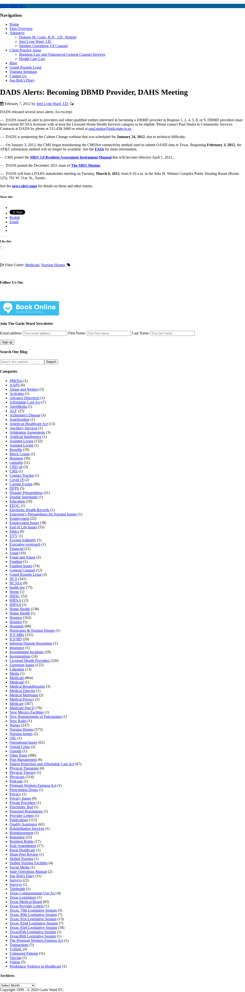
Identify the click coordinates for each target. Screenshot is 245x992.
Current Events (21, 484)
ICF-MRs (17, 635)
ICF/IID (16, 639)
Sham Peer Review (24, 854)
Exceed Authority (23, 540)
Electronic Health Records (29, 510)
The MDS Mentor (85, 165)
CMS (14, 471)
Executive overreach (25, 544)
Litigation (17, 669)
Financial (16, 549)
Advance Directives (24, 398)
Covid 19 (17, 480)
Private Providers (22, 803)
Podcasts (16, 781)
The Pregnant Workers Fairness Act (36, 940)
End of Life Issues (23, 527)
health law (17, 587)
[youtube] (48, 297)
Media (14, 673)
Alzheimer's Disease (25, 415)
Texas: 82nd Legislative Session (34, 923)
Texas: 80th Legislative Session (33, 915)
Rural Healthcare (22, 850)
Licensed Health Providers (30, 661)
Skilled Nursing (21, 859)
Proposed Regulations (26, 811)
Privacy (15, 794)
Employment (19, 518)
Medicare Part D (22, 708)
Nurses (15, 725)
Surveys (16, 880)
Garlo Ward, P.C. (13, 6)
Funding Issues (21, 566)
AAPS (15, 385)
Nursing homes (21, 734)
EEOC (15, 506)
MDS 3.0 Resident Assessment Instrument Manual (70, 157)
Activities (17, 394)
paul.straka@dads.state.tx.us (110, 129)
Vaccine (16, 958)
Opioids (16, 751)
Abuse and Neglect (24, 389)
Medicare (17, 704)
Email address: (11, 333)
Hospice (16, 617)
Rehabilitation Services (27, 828)
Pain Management (23, 760)
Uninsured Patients (24, 953)
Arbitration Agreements (27, 432)
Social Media (19, 867)
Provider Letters (22, 816)
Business (16, 458)
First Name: (77, 333)
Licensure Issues (22, 665)
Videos (15, 962)
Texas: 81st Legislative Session (33, 919)
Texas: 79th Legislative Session (33, 910)
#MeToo (16, 381)
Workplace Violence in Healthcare (35, 966)
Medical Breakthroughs (27, 686)
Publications (19, 820)
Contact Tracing (22, 475)
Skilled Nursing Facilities (29, 863)
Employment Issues (24, 523)
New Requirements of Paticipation (35, 717)
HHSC (15, 596)
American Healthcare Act (29, 424)
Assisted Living (21, 441)
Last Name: (141, 333)
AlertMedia (18, 407)
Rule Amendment (23, 846)
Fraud (14, 553)
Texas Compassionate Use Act (33, 893)
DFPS (14, 488)
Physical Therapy (23, 772)
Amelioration (19, 419)
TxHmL (16, 949)
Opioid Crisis (20, 747)
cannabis (16, 462)
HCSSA (16, 583)
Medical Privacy (22, 699)
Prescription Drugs (24, 790)
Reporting (17, 837)
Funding (16, 562)
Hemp (14, 592)
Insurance (17, 648)
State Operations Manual (28, 872)
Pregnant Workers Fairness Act (33, 785)
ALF (13, 411)
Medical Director (22, 691)
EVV (14, 536)
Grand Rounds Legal (25, 574)
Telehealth (17, 889)
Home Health (20, 609)
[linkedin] (37, 297)
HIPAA (15, 600)
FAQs (99, 149)
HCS (13, 579)
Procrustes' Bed (21, 807)
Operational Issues (23, 742)
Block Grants (20, 454)
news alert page (24, 186)
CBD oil (16, 467)
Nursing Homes (53, 265)
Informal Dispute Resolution (31, 643)
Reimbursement (21, 833)
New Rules (18, 721)
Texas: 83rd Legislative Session (33, 927)
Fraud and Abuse (22, 557)
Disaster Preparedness (26, 493)
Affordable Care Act (25, 402)
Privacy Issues (20, 798)
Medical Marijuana (24, 695)
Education (17, 501)
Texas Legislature (23, 897)
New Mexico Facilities (27, 712)
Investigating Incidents (27, 652)
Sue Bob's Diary (22, 876)
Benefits (16, 450)
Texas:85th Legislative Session (33, 932)
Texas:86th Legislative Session (33, 936)
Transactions (19, 945)
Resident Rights (21, 841)
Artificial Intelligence (25, 437)
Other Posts (18, 755)
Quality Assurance (23, 824)
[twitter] (26, 297)
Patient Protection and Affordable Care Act (42, 764)
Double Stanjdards (24, 497)
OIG (13, 738)
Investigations (20, 656)
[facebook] (14, 297)
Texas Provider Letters (27, 906)
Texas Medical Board (26, 902)
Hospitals (17, 626)
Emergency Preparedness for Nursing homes (43, 514)
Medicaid (32, 265)
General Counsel (22, 570)
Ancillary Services (23, 428)
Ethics (14, 531)
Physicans (17, 777)
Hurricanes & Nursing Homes (32, 630)
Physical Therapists (24, 768)
